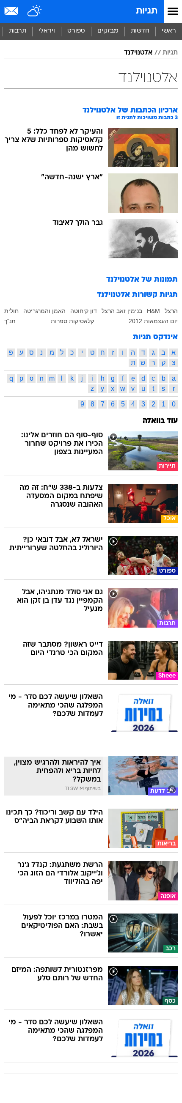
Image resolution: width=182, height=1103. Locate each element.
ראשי (169, 31)
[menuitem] (139, 31)
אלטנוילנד (138, 52)
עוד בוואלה (160, 421)
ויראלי (47, 31)
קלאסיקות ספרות (72, 321)
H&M (153, 310)
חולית (11, 310)
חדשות (140, 31)
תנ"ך (10, 321)
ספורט (76, 31)
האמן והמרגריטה (44, 310)
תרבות (17, 31)
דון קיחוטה (83, 310)
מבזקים (108, 31)
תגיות (146, 11)
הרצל (171, 310)
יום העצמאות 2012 (153, 321)
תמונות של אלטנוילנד (142, 279)
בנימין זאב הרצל (122, 310)
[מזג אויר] (35, 11)
